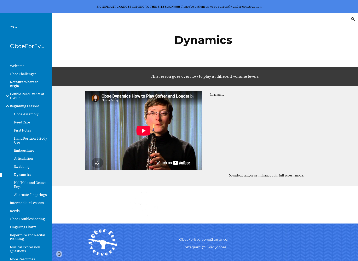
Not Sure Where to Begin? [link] (24, 84)
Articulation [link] (23, 159)
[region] (179, 6)
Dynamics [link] (22, 175)
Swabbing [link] (22, 167)
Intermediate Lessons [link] (27, 203)
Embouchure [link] (24, 150)
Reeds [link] (15, 211)
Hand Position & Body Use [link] (30, 140)
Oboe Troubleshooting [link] (27, 219)
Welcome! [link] (17, 66)
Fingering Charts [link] (23, 227)
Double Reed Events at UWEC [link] (27, 96)
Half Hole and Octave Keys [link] (30, 185)
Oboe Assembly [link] (26, 114)
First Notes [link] (22, 130)
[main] (205, 40)
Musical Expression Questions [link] (25, 249)
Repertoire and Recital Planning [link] (27, 237)
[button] (353, 19)
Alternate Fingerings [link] (30, 195)
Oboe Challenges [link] (23, 74)
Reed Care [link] (22, 122)
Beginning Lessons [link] (25, 106)
